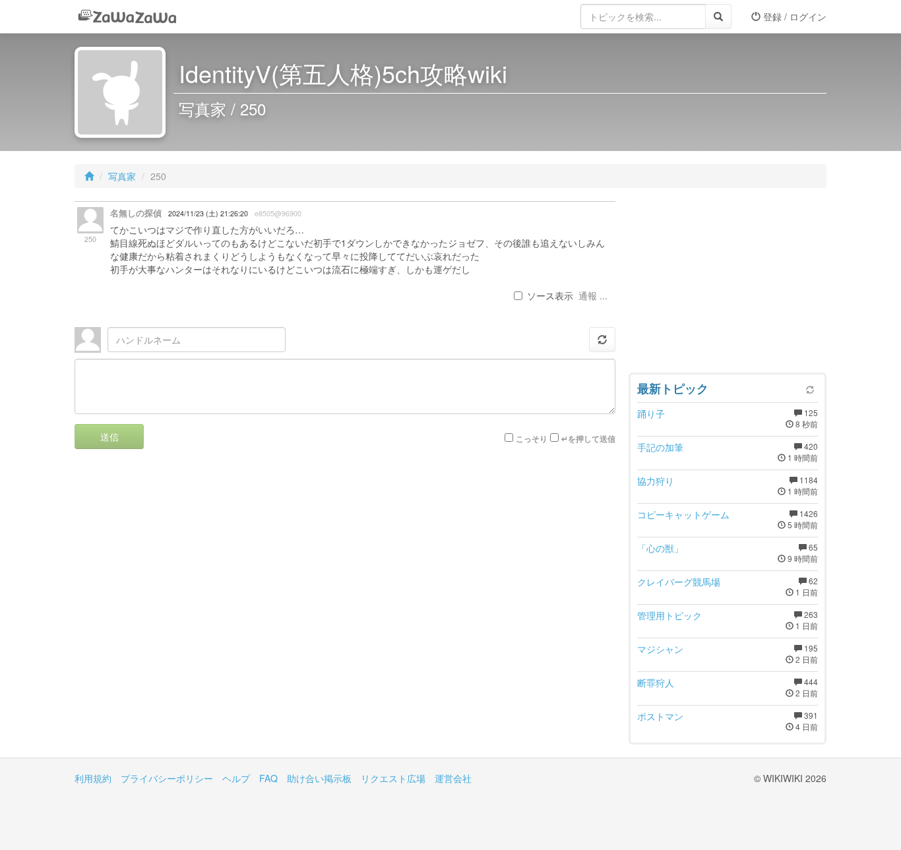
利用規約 (93, 778)
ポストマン (660, 716)
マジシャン (660, 648)
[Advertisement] (727, 283)
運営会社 (453, 778)
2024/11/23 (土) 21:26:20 (208, 213)
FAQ (268, 778)
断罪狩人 (655, 682)
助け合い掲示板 (319, 778)
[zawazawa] (127, 16)
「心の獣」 (660, 548)
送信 (109, 436)
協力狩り (655, 480)
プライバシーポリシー (167, 778)
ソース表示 (550, 295)
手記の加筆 (660, 447)
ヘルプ (236, 778)
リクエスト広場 (393, 778)
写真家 (122, 176)
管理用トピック (669, 615)
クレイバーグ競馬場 (678, 581)
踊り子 (651, 413)
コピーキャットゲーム (683, 514)
